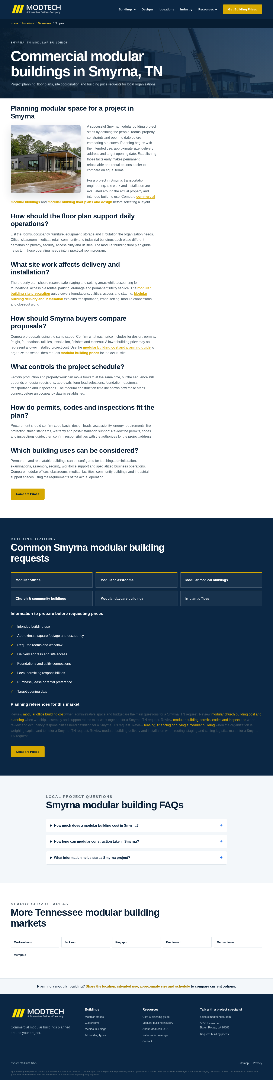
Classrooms (92, 1022)
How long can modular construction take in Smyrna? (96, 841)
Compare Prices (27, 494)
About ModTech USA (155, 1029)
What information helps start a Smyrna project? (92, 857)
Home (14, 23)
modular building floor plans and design (80, 202)
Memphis (20, 954)
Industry (186, 9)
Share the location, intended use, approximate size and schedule (138, 986)
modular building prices (80, 353)
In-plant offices (197, 598)
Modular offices (28, 580)
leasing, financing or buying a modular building (179, 725)
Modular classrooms (117, 580)
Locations (167, 9)
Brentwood (173, 942)
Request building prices (214, 1034)
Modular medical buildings (206, 580)
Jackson (70, 942)
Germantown (225, 942)
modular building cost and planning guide (117, 347)
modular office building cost (43, 714)
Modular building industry (157, 1022)
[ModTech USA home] (37, 9)
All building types (95, 1035)
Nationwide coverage (155, 1035)
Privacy (257, 1063)
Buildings (126, 9)
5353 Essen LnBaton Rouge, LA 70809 (214, 1025)
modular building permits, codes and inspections (209, 720)
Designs (148, 9)
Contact (147, 1041)
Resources (206, 9)
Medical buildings (95, 1029)
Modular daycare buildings (122, 598)
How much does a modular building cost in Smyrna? (96, 825)
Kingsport (121, 942)
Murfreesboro (23, 942)
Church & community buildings (41, 598)
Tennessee (44, 23)
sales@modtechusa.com (215, 1016)
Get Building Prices (242, 9)
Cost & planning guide (156, 1016)
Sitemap (243, 1063)
